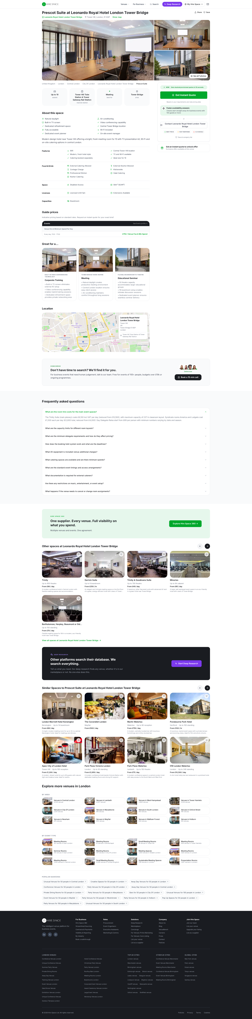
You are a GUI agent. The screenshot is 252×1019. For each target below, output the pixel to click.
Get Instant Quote (185, 95)
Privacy (190, 1013)
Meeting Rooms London (92, 976)
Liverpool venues (133, 980)
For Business (138, 4)
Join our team (192, 923)
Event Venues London (49, 984)
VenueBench (163, 929)
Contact (162, 939)
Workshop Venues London (93, 997)
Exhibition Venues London (51, 992)
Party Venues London (91, 967)
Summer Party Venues (49, 967)
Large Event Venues (91, 992)
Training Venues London (50, 980)
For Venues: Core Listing (140, 936)
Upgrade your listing (194, 929)
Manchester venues (134, 963)
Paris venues (189, 963)
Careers (162, 933)
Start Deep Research (188, 663)
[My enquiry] (208, 4)
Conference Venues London (51, 959)
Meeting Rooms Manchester (165, 967)
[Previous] (200, 546)
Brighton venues (147, 980)
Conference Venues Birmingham (167, 971)
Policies (162, 943)
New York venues (190, 959)
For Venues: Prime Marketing (142, 933)
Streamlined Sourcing (84, 926)
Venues (124, 4)
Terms (198, 1013)
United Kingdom (48, 84)
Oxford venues (133, 992)
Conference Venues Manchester (167, 959)
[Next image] (79, 564)
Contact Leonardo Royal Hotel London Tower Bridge (185, 125)
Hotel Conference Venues (93, 959)
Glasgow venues (145, 976)
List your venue (136, 939)
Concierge (135, 929)
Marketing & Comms (111, 933)
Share (199, 12)
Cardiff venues (133, 984)
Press (161, 936)
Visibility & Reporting (83, 933)
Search (156, 4)
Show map (117, 17)
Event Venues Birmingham (165, 976)
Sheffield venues (145, 992)
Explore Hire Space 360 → (185, 523)
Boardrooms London (91, 980)
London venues (133, 959)
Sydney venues (190, 980)
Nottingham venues (134, 988)
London (61, 84)
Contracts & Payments (84, 929)
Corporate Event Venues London (95, 984)
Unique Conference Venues (51, 963)
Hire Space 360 (81, 923)
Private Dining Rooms (49, 971)
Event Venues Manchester (165, 963)
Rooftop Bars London (91, 971)
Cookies (207, 1013)
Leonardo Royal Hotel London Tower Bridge (63, 17)
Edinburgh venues (134, 971)
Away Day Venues (48, 976)
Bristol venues (147, 971)
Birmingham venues (134, 967)
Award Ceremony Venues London (95, 988)
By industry (80, 936)
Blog (160, 926)
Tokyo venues (189, 971)
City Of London (89, 84)
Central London (73, 84)
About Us (162, 923)
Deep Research (173, 4)
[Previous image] (45, 564)
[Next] (207, 546)
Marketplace (135, 926)
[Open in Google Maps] (96, 332)
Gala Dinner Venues (49, 988)
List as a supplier (137, 943)
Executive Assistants (111, 929)
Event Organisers (109, 926)
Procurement (108, 923)
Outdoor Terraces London (51, 1001)
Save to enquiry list (185, 137)
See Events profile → (140, 223)
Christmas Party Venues (92, 963)
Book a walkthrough (83, 939)
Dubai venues (189, 967)
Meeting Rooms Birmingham (166, 980)
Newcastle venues (146, 984)
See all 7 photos (199, 76)
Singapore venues (191, 976)
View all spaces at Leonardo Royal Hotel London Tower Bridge (70, 640)
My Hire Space (193, 4)
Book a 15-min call (189, 377)
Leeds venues (132, 976)
